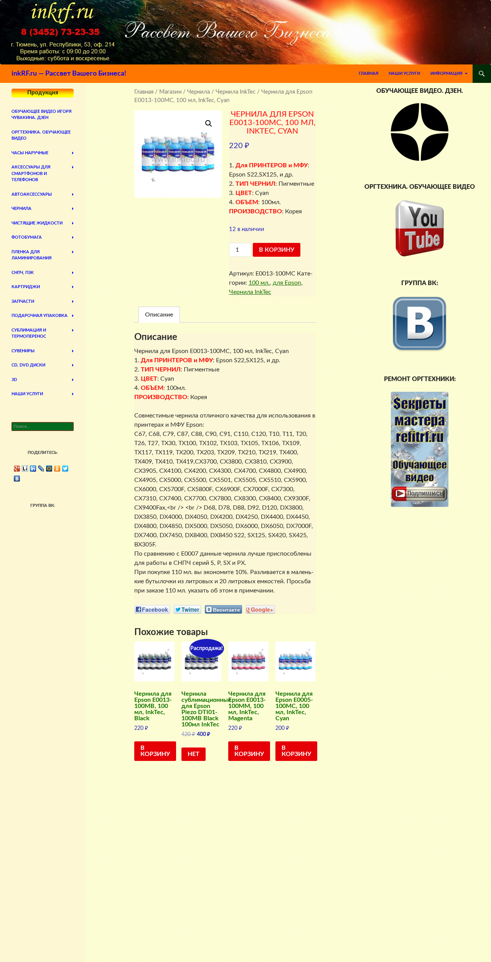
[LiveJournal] (41, 469)
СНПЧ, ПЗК (23, 273)
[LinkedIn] (33, 469)
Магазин (170, 92)
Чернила (198, 92)
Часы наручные (30, 153)
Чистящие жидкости (37, 223)
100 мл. (259, 283)
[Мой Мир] (49, 469)
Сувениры (23, 351)
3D (14, 380)
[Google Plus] (17, 469)
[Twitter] (65, 469)
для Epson (287, 283)
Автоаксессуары (32, 194)
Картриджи (26, 287)
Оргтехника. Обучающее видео (41, 135)
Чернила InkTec (235, 92)
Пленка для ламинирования (31, 255)
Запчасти (23, 301)
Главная (368, 73)
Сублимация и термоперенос (29, 333)
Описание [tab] (159, 315)
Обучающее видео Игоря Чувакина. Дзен (41, 114)
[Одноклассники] (57, 469)
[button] (209, 123)
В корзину (276, 250)
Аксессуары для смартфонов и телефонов (31, 173)
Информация (446, 73)
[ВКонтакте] (17, 478)
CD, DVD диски (28, 365)
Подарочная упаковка (40, 316)
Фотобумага (27, 237)
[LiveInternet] (25, 469)
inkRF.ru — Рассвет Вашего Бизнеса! (69, 73)
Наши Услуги (404, 73)
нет (193, 754)
